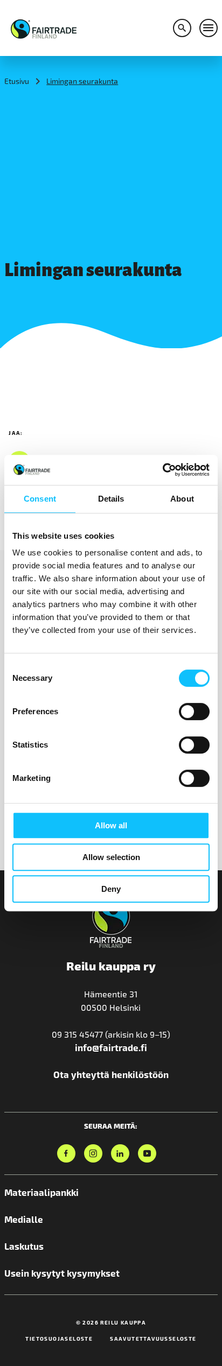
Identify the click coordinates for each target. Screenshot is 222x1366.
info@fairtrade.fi (111, 1047)
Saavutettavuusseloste (153, 1338)
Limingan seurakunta (82, 81)
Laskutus (24, 1246)
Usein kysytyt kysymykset (62, 1273)
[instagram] (93, 1153)
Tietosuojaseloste (59, 1338)
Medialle (23, 1219)
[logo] (43, 27)
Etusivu (16, 81)
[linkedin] (120, 1153)
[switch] (194, 711)
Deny (111, 888)
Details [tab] (111, 498)
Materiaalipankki (41, 1192)
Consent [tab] (40, 498)
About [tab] (182, 498)
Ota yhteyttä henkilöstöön (111, 1074)
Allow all (111, 825)
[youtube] (147, 1153)
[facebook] (66, 1153)
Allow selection (111, 857)
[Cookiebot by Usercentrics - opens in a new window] (162, 470)
